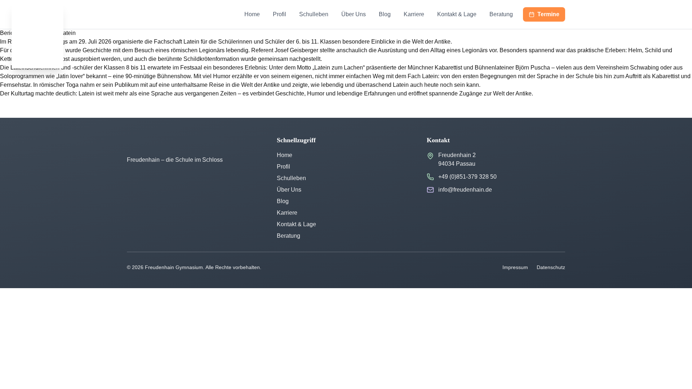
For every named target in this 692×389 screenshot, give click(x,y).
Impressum (515, 267)
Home (252, 14)
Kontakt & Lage (456, 14)
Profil (279, 14)
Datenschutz (551, 267)
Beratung (501, 14)
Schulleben (313, 14)
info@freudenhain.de (465, 190)
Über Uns (353, 14)
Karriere (414, 14)
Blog (385, 14)
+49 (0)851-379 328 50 (467, 177)
